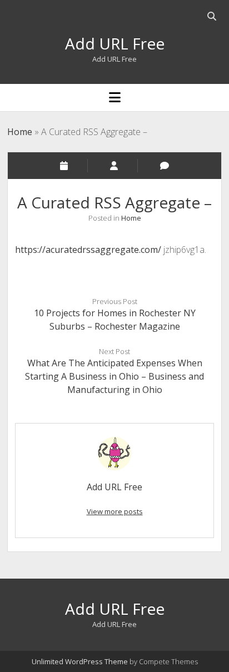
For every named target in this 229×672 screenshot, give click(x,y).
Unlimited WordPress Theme (80, 661)
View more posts (115, 511)
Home (19, 132)
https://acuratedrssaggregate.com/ (88, 249)
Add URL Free (115, 43)
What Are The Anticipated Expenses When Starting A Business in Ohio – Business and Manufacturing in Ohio (114, 376)
